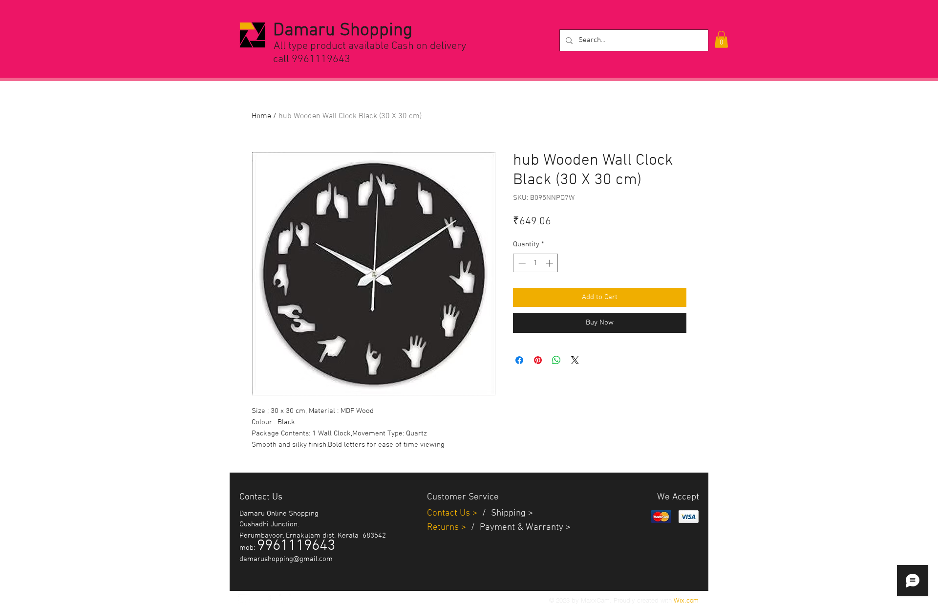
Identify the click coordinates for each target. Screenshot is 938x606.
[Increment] (550, 263)
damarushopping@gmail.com (286, 559)
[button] (721, 39)
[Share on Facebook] (519, 360)
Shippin (506, 513)
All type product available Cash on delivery (370, 46)
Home (261, 116)
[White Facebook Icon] (265, 600)
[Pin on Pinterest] (538, 360)
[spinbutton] (536, 263)
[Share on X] (575, 360)
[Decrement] (521, 263)
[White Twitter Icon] (244, 600)
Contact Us (449, 513)
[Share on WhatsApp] (556, 360)
